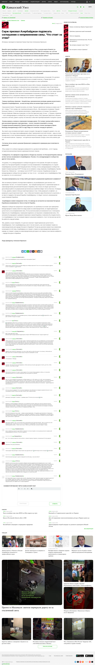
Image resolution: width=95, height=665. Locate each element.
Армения (26, 10)
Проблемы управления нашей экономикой (80, 31)
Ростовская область (47, 13)
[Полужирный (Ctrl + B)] (18, 488)
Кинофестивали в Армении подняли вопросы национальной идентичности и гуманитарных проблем (58, 553)
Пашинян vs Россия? (48, 17)
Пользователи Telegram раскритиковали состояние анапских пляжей (76, 132)
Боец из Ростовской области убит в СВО (14, 518)
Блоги (50, 1)
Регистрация (23, 503)
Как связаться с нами (58, 655)
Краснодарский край (17, 13)
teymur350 (14, 331)
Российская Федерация (37, 13)
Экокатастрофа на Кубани (86, 17)
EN (92, 1)
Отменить (55, 503)
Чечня (81, 13)
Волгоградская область (46, 10)
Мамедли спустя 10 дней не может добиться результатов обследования (82, 551)
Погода (73, 1)
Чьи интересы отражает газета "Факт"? (79, 45)
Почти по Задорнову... (75, 36)
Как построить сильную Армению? (79, 49)
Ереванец (23, 20)
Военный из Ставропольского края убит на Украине (77, 141)
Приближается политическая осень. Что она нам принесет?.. (81, 40)
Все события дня (88, 528)
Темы (10, 1)
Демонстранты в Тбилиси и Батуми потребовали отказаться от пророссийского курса (12, 552)
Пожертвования (69, 655)
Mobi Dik (14, 263)
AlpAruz (13, 461)
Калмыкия (81, 10)
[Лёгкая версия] (87, 1)
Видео (56, 1)
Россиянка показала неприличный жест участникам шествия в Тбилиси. (44, 642)
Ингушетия (64, 10)
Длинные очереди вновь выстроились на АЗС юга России (77, 95)
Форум (44, 1)
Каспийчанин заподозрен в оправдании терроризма (18, 524)
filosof (13, 282)
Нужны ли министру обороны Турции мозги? (81, 27)
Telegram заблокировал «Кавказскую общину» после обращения (77, 611)
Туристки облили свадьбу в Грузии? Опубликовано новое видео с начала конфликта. (78, 584)
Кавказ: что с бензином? (9, 17)
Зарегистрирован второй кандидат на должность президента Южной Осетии (68, 525)
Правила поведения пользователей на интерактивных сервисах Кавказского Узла (33, 661)
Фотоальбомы (64, 1)
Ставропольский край (74, 13)
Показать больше (47, 646)
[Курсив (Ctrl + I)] (21, 488)
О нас (50, 655)
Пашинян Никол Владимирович (74, 174)
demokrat (14, 290)
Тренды (17, 1)
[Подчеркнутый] (24, 488)
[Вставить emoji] (31, 488)
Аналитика (25, 1)
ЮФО (11, 15)
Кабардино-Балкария (72, 10)
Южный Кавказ (5, 15)
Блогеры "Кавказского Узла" (13, 20)
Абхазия (4, 10)
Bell (13, 320)
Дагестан (58, 10)
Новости (4, 1)
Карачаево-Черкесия (6, 13)
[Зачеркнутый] (27, 488)
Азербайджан (20, 10)
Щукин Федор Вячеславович (73, 215)
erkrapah (14, 257)
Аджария (9, 10)
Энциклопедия (35, 1)
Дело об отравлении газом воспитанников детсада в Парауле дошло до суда (69, 519)
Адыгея (14, 10)
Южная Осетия (87, 13)
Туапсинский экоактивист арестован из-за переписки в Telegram (77, 74)
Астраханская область (34, 10)
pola (13, 436)
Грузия (53, 10)
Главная (3, 20)
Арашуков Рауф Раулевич (72, 195)
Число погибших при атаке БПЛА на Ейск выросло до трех (77, 85)
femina (13, 302)
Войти (90, 6)
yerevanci (14, 270)
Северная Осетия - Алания (58, 13)
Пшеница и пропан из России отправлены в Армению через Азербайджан (78, 107)
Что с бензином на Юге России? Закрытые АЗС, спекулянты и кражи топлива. (78, 642)
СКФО (67, 13)
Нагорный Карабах (27, 13)
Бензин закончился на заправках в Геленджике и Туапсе (35, 551)
